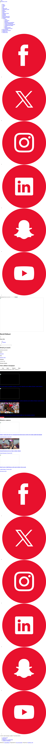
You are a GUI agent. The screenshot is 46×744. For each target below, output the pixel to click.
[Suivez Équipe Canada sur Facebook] (24, 76)
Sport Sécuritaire (5, 29)
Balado (3, 10)
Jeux (3, 7)
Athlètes (3, 5)
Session (5, 26)
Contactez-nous (5, 32)
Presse (3, 12)
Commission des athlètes (8, 25)
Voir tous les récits (3, 471)
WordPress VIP (30, 742)
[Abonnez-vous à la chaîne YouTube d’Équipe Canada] (24, 295)
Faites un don (4, 8)
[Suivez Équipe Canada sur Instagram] (24, 164)
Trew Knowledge (19, 742)
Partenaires (4, 11)
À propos (4, 18)
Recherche (2, 297)
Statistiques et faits (5, 13)
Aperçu (5, 19)
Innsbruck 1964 (3, 357)
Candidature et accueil (8, 28)
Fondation (4, 14)
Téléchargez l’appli (5, 9)
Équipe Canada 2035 (6, 16)
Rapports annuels (7, 27)
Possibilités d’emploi (6, 17)
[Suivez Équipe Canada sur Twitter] (24, 120)
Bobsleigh (2, 353)
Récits (3, 4)
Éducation (4, 15)
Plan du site (4, 738)
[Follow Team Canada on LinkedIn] (24, 207)
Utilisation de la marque (6, 30)
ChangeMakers (7, 742)
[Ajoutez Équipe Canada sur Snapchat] (24, 251)
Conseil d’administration (8, 23)
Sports (3, 6)
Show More (2, 417)
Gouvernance (6, 20)
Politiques (6, 21)
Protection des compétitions (9, 22)
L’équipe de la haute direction (9, 24)
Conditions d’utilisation (6, 740)
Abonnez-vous (4, 31)
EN (1, 0)
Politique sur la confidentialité (7, 739)
